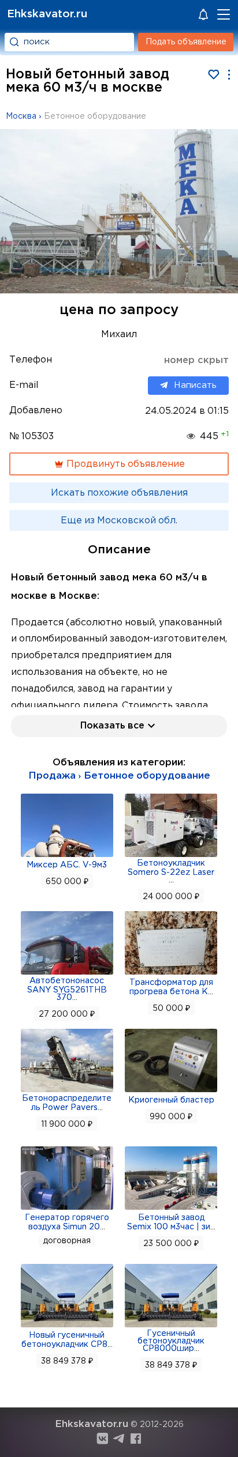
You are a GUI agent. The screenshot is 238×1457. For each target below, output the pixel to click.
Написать (195, 384)
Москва (21, 116)
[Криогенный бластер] (171, 1091)
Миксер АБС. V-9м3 (67, 865)
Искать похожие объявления (119, 493)
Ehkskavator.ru (47, 14)
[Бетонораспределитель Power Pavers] (67, 1091)
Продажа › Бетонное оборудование (119, 776)
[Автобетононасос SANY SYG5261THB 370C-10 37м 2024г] (67, 973)
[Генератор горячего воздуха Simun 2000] (67, 1208)
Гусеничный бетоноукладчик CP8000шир (170, 1341)
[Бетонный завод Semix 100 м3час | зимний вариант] (171, 1208)
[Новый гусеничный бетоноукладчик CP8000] (67, 1326)
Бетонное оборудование (95, 116)
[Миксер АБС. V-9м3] (67, 855)
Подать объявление (186, 42)
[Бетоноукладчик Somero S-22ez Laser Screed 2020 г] (171, 855)
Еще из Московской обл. (119, 520)
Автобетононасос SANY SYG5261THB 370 (67, 989)
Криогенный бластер (171, 1100)
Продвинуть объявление (124, 464)
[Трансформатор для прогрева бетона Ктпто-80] (171, 973)
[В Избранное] (213, 74)
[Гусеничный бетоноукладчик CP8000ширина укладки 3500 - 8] (171, 1326)
